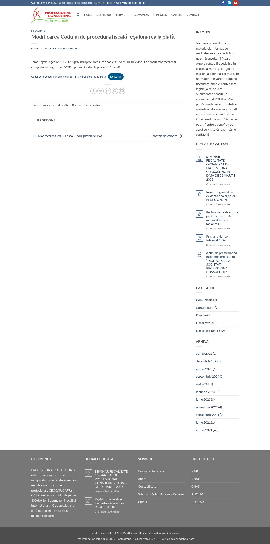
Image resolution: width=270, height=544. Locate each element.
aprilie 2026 (204, 353)
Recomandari (142, 14)
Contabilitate (205, 307)
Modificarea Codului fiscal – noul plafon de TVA (70, 136)
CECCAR (197, 502)
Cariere (176, 14)
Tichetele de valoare (164, 136)
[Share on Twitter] (100, 91)
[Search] (78, 15)
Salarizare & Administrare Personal (161, 494)
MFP (194, 471)
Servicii (121, 14)
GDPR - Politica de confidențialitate (172, 538)
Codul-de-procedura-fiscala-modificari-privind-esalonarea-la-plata (68, 76)
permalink (94, 105)
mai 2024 (202, 384)
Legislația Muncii (207, 330)
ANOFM (197, 494)
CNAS (195, 486)
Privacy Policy (147, 533)
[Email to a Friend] (108, 91)
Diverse (201, 315)
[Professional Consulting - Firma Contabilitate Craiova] (51, 15)
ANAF (195, 479)
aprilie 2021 (204, 430)
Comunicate (204, 300)
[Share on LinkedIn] (122, 91)
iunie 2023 (203, 399)
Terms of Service (166, 533)
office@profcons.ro (77, 2)
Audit (142, 479)
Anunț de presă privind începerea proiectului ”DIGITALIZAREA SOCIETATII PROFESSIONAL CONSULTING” (221, 262)
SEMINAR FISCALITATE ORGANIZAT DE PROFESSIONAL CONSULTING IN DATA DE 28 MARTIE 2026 (220, 168)
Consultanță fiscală (151, 471)
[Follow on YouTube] (236, 3)
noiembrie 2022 (207, 407)
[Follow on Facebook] (223, 3)
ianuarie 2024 (205, 391)
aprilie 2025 (204, 369)
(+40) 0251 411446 (45, 2)
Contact (193, 14)
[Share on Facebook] (93, 91)
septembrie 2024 (207, 376)
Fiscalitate (38, 31)
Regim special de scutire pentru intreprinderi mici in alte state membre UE (222, 218)
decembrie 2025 (207, 361)
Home (88, 14)
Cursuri (143, 502)
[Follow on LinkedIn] (229, 3)
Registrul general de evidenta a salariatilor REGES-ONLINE (220, 195)
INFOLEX (161, 14)
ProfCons (72, 48)
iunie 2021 (203, 422)
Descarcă (115, 76)
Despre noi (104, 14)
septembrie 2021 (207, 414)
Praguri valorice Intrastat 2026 (217, 238)
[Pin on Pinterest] (115, 91)
